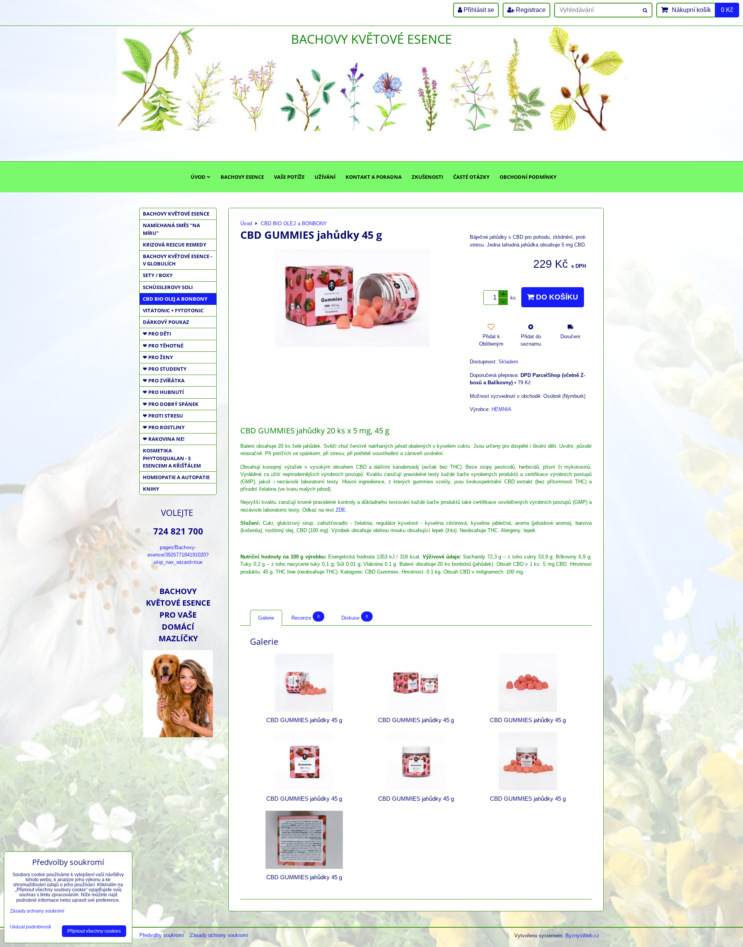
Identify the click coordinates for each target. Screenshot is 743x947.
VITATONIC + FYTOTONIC (173, 310)
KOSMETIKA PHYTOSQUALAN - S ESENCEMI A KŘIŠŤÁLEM (172, 458)
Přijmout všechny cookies (94, 931)
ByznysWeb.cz (582, 935)
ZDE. (341, 510)
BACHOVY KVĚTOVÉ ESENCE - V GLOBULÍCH (177, 260)
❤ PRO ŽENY (158, 357)
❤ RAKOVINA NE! (164, 438)
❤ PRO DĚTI (157, 333)
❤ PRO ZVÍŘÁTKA (164, 380)
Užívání (325, 176)
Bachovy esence (242, 176)
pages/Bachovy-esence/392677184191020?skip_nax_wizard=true (178, 555)
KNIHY (151, 488)
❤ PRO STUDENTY (165, 368)
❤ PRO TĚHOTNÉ (163, 345)
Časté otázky (471, 176)
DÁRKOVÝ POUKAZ (166, 322)
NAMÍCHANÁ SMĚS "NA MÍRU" (171, 229)
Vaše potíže (289, 176)
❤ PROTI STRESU (163, 415)
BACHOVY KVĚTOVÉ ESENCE (176, 213)
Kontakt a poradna (374, 176)
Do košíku (556, 297)
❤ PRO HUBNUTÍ (163, 392)
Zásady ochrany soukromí (219, 935)
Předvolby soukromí (161, 935)
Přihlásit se (478, 10)
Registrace (530, 10)
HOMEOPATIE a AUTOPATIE (176, 477)
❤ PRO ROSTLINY (164, 427)
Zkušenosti (427, 176)
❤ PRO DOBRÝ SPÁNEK (171, 404)
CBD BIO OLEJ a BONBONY (175, 298)
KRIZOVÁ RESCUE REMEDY (174, 244)
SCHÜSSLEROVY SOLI (168, 287)
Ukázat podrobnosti (30, 927)
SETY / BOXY (158, 275)
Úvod (198, 176)
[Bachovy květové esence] (178, 734)
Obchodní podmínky (528, 176)
